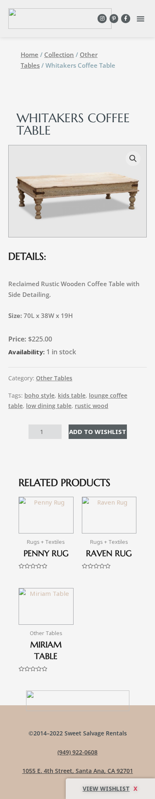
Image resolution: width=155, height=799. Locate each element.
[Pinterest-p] (114, 18)
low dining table (49, 406)
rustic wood (91, 406)
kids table (72, 395)
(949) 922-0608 (77, 752)
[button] (140, 18)
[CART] (110, 788)
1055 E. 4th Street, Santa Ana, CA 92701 (77, 771)
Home (29, 54)
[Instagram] (102, 18)
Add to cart (98, 431)
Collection (59, 54)
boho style (39, 395)
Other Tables (54, 378)
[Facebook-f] (125, 18)
